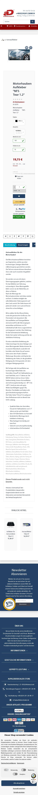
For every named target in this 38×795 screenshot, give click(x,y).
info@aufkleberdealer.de (21, 700)
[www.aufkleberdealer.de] (8, 13)
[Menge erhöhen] (19, 190)
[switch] (6, 770)
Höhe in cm (16, 146)
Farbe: (15, 117)
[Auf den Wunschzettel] (30, 47)
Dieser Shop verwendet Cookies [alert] (19, 735)
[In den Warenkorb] (4, 43)
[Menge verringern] (14, 187)
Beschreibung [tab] (10, 245)
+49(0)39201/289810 (25, 14)
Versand (15, 165)
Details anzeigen (19, 792)
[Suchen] (32, 22)
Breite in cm (17, 137)
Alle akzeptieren (19, 783)
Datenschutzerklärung (17, 589)
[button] (19, 122)
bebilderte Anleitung (13, 337)
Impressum (20, 763)
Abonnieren (23, 604)
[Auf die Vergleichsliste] (26, 47)
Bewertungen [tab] (23, 245)
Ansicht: (15, 127)
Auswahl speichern (19, 788)
